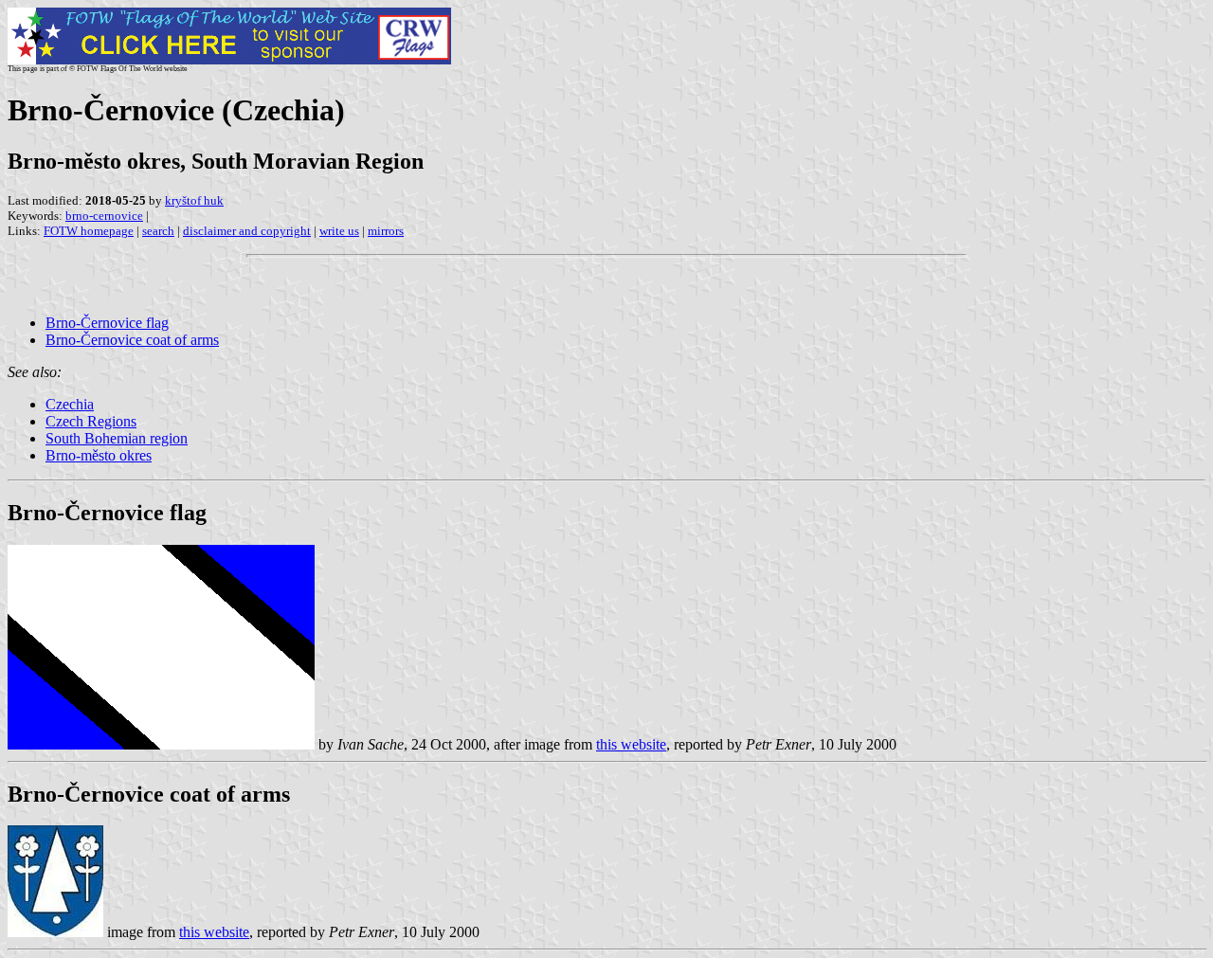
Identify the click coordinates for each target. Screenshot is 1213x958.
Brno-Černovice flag (107, 323)
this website (631, 744)
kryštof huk (194, 200)
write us (339, 231)
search (158, 231)
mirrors (386, 231)
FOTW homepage (89, 231)
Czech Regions (90, 421)
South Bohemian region (116, 438)
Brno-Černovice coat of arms (132, 340)
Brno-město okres (98, 455)
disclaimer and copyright (247, 231)
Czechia (69, 404)
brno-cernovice (104, 215)
